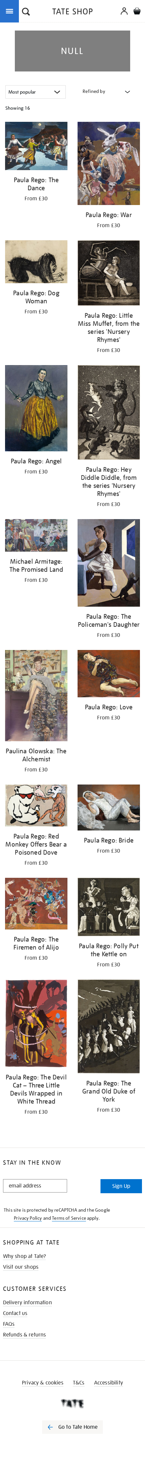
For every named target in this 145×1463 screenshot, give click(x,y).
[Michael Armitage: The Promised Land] (36, 536)
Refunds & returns (24, 1334)
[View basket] (137, 12)
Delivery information (27, 1302)
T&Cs (79, 1382)
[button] (26, 12)
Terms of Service (69, 1218)
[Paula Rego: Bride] (109, 809)
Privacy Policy (28, 1218)
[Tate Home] (72, 1404)
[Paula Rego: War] (109, 164)
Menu (11, 10)
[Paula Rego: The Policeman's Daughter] (109, 564)
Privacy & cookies (42, 1382)
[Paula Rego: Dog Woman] (36, 263)
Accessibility (108, 1382)
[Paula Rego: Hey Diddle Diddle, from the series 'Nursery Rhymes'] (109, 413)
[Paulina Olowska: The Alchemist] (36, 697)
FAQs (9, 1324)
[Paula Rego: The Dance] (36, 147)
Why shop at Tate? (24, 1256)
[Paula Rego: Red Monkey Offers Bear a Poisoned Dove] (36, 807)
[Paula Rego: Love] (109, 674)
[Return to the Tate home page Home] (72, 12)
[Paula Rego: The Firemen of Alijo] (36, 905)
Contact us (15, 1313)
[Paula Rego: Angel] (36, 409)
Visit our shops (20, 1267)
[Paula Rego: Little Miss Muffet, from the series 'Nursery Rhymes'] (109, 274)
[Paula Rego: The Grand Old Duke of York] (109, 1027)
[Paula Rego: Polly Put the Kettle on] (109, 908)
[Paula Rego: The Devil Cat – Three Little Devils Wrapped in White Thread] (36, 1024)
